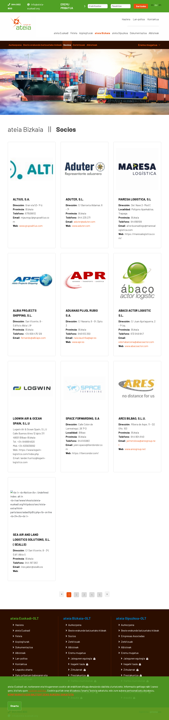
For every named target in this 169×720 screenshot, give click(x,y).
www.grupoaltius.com (31, 225)
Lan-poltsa (139, 19)
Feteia (73, 33)
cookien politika (37, 690)
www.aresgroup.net (135, 449)
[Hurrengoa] (107, 594)
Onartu (14, 705)
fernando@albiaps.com (33, 337)
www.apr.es (78, 341)
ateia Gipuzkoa (120, 33)
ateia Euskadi (61, 33)
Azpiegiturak (86, 33)
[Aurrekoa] (61, 594)
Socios (67, 44)
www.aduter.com (81, 225)
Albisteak (154, 33)
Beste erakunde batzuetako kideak (42, 44)
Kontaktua (153, 19)
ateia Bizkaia (102, 33)
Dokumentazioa (138, 33)
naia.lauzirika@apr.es (85, 337)
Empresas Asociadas (133, 636)
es (152, 4)
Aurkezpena (15, 44)
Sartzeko (141, 6)
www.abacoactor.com (136, 346)
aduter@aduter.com (84, 221)
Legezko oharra (23, 669)
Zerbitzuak (79, 44)
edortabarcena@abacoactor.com (136, 341)
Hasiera (126, 19)
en (160, 4)
